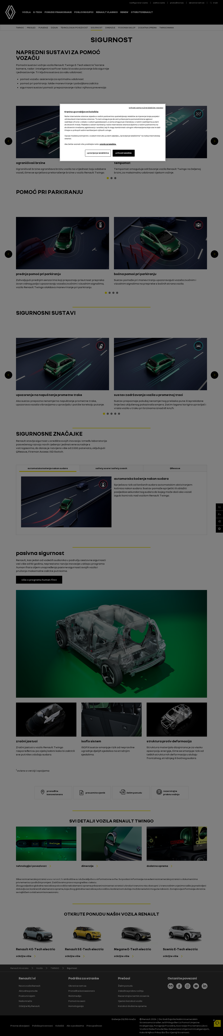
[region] (113, 132)
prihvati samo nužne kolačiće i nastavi (146, 108)
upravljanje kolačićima (98, 153)
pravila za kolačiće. (108, 144)
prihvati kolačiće (124, 153)
